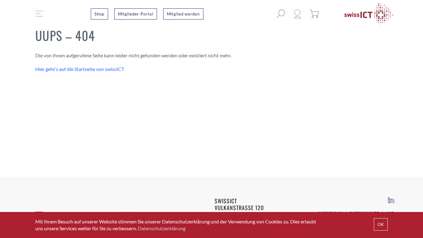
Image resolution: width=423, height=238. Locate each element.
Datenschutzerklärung (161, 228)
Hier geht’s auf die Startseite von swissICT (79, 69)
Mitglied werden (183, 13)
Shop (99, 13)
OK (380, 224)
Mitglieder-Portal (135, 13)
